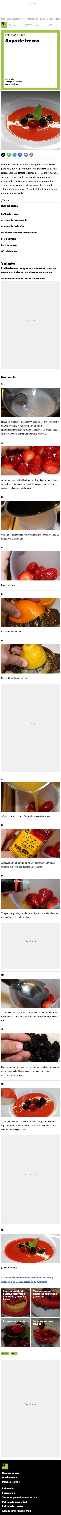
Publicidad (8, 1488)
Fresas (5, 1353)
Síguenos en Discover (11, 19)
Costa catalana (46, 19)
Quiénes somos (10, 1473)
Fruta (14, 1353)
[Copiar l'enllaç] (31, 155)
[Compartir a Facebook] (20, 155)
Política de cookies (12, 1506)
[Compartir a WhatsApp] (9, 155)
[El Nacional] (30, 1467)
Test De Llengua (30, 19)
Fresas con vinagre (14, 1321)
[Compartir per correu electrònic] (26, 155)
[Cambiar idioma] (50, 25)
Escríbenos (8, 1493)
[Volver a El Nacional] (28, 25)
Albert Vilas (10, 79)
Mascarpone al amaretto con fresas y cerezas (45, 1294)
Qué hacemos (9, 1477)
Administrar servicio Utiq (16, 1511)
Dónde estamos (11, 1482)
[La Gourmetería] (4, 25)
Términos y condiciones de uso (19, 1498)
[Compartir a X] (3, 155)
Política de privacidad (14, 1502)
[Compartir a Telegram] (14, 155)
